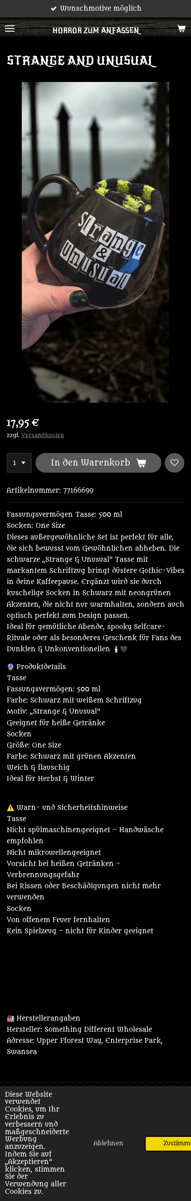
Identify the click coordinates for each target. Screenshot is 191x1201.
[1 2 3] (19, 463)
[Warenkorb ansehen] (181, 28)
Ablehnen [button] (108, 1143)
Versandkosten (42, 435)
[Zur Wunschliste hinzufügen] (174, 463)
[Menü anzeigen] (10, 28)
